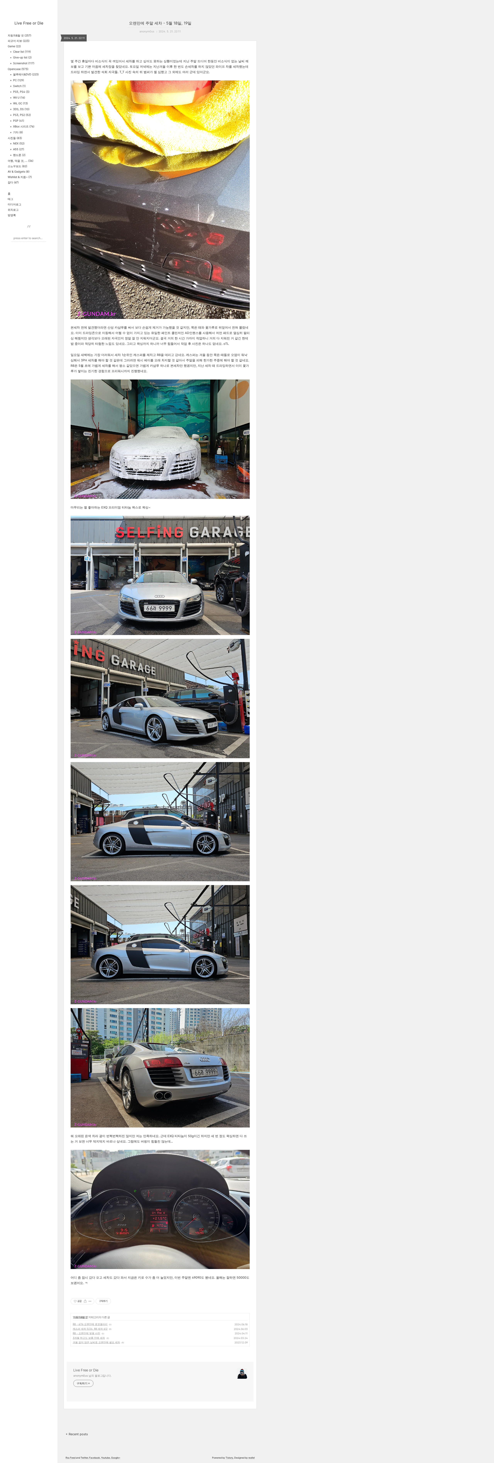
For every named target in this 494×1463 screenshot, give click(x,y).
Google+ (115, 1457)
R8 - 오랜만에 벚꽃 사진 (86, 1333)
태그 (10, 199)
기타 (17, 132)
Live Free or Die (28, 23)
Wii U (18, 97)
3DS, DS (21, 109)
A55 (18, 149)
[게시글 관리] (90, 1301)
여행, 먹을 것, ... (20, 160)
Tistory (229, 1457)
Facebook (94, 1457)
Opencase (18, 69)
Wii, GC (20, 103)
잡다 (13, 182)
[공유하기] (85, 1301)
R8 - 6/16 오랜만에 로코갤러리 (90, 1324)
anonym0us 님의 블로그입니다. (92, 1375)
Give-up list (22, 57)
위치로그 (13, 209)
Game (14, 46)
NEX (18, 143)
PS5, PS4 (21, 91)
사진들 (15, 138)
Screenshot (23, 63)
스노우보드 (17, 166)
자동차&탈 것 (19, 35)
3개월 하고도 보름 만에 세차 (89, 1337)
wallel (251, 1457)
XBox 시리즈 (23, 126)
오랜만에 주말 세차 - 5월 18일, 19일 (160, 23)
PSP (18, 120)
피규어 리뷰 (19, 40)
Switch (19, 86)
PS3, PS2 (21, 114)
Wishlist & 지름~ (20, 177)
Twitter (84, 1457)
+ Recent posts (77, 1434)
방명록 (12, 215)
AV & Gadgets (19, 171)
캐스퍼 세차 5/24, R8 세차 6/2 (90, 1328)
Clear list (21, 51)
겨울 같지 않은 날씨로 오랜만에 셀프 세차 (96, 1342)
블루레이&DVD (25, 74)
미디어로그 (14, 204)
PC (18, 80)
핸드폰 (18, 155)
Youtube (105, 1457)
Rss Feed (70, 1457)
